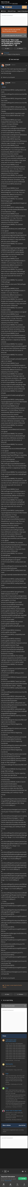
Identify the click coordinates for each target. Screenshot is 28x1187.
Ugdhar (8, 1084)
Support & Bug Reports (13, 54)
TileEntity (9, 1119)
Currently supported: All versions (13, 35)
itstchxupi (9, 1106)
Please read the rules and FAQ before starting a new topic (11, 30)
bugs (7, 1073)
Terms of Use (8, 1180)
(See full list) (22, 1125)
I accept (23, 1178)
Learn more (3, 2)
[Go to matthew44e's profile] (3, 1064)
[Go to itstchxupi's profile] (3, 1088)
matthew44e (10, 1070)
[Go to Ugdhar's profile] (3, 1074)
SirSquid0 (6, 53)
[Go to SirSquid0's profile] (2, 53)
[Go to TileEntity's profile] (3, 1111)
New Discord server (9, 1006)
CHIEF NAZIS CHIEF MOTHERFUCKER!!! (11, 1040)
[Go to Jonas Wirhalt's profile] (3, 1040)
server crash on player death (14, 1110)
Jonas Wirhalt (10, 1060)
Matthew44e (9, 1064)
